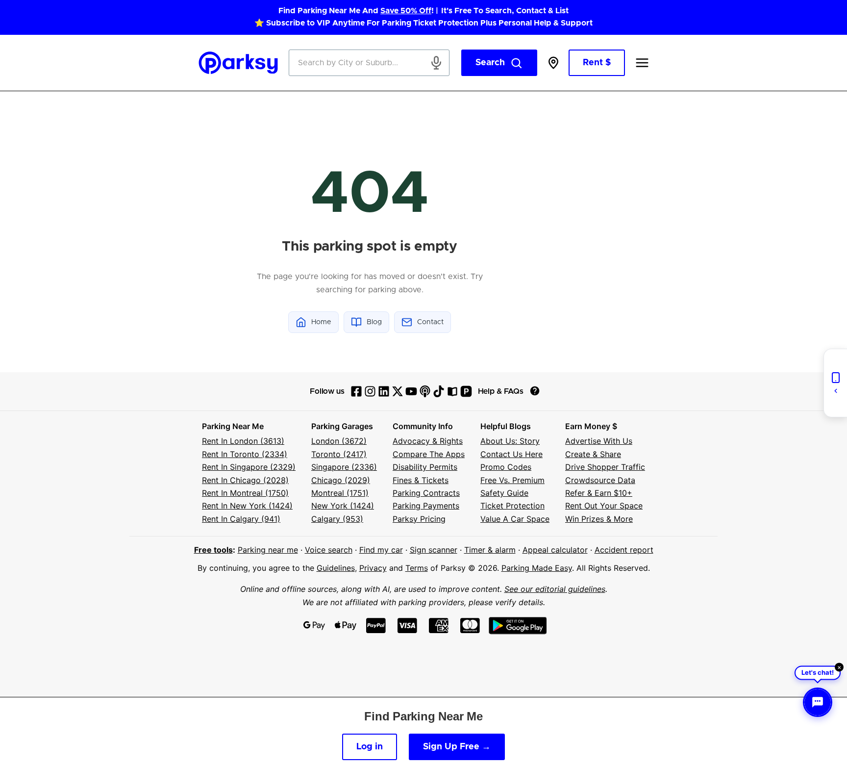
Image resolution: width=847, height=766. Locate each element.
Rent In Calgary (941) (241, 519)
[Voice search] (436, 62)
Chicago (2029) (340, 480)
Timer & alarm (490, 550)
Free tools (213, 550)
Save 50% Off (405, 11)
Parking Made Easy (536, 568)
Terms (416, 568)
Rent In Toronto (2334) (244, 454)
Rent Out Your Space (604, 506)
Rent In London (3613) (243, 441)
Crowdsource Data (600, 480)
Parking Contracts (426, 493)
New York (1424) (342, 506)
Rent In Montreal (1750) (245, 493)
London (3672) (339, 441)
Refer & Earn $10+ (598, 493)
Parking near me (268, 550)
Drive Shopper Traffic (605, 467)
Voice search (328, 550)
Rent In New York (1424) (247, 506)
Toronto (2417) (339, 454)
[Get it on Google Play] (518, 625)
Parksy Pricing (419, 519)
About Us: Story (510, 441)
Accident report (624, 550)
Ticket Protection (512, 506)
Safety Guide (504, 493)
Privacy (373, 568)
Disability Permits (425, 467)
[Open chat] (817, 702)
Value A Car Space (514, 519)
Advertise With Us (598, 441)
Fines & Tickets (420, 480)
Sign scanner (433, 550)
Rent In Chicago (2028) (245, 480)
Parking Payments (426, 506)
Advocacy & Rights (428, 441)
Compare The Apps (429, 454)
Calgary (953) (337, 519)
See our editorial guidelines (554, 589)
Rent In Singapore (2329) (249, 467)
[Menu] (642, 62)
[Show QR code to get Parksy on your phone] (835, 383)
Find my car (381, 550)
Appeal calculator (555, 550)
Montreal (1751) (340, 493)
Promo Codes (505, 467)
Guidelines (336, 568)
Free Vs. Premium (512, 480)
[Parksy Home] (238, 63)
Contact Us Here (511, 454)
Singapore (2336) (344, 467)
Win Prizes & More (599, 519)
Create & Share (593, 454)
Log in (369, 746)
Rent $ (597, 62)
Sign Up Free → (457, 746)
